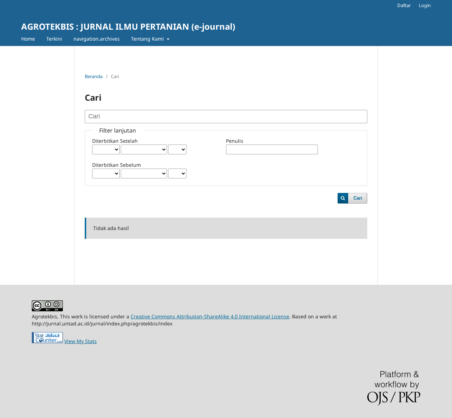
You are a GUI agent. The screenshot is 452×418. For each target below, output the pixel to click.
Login (425, 5)
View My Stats (80, 341)
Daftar (404, 5)
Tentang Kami (148, 38)
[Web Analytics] (47, 341)
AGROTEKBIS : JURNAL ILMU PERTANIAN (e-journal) (128, 26)
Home (28, 38)
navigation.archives (96, 38)
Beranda (93, 76)
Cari (357, 198)
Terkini (54, 38)
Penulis (234, 140)
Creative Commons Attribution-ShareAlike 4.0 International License (210, 316)
